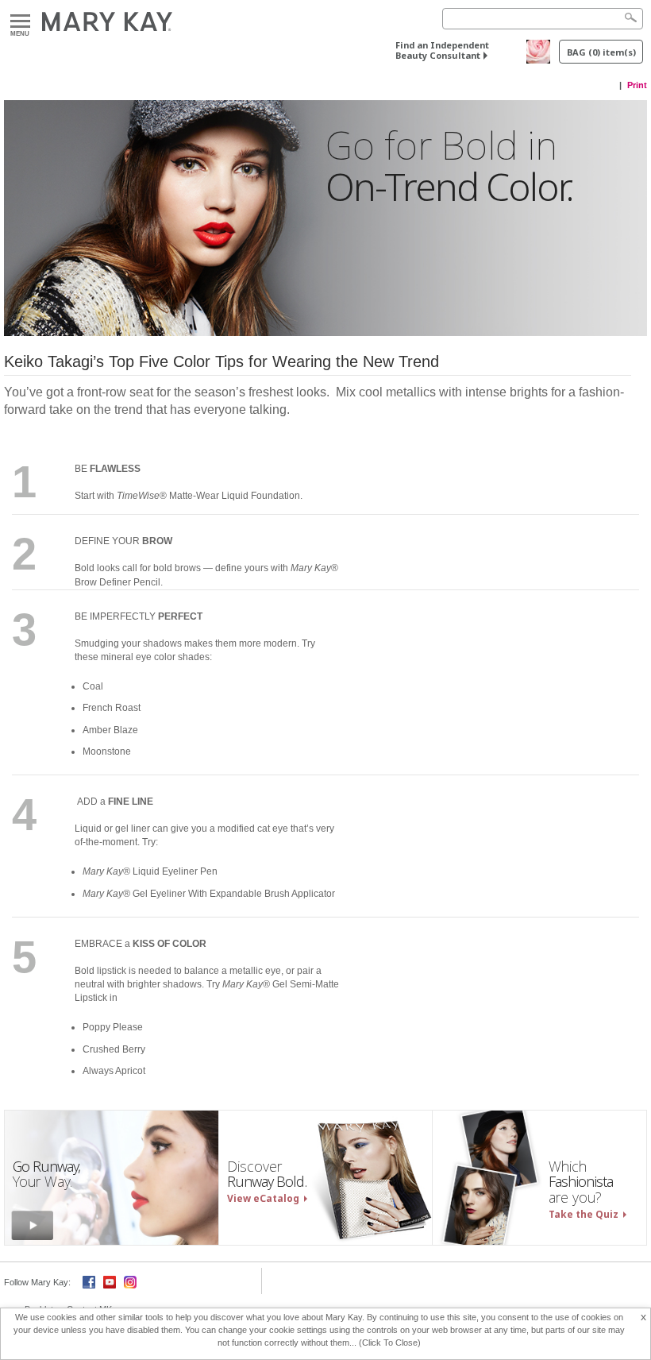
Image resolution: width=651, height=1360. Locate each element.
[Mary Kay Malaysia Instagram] (130, 1281)
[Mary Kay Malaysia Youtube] (109, 1281)
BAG (601, 52)
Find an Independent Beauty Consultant (442, 50)
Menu (20, 21)
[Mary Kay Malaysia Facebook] (89, 1281)
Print (637, 85)
